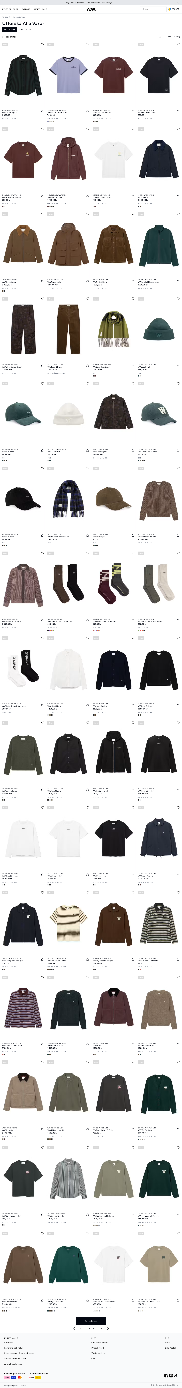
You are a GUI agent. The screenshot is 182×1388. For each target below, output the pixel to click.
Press (167, 1342)
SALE (44, 9)
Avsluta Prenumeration (15, 1358)
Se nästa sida (91, 1321)
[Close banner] (178, 3)
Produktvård (97, 1347)
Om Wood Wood (99, 1342)
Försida (5, 17)
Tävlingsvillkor (98, 1353)
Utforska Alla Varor (18, 17)
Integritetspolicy (11, 1385)
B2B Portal (170, 1347)
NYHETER (6, 9)
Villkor (23, 1385)
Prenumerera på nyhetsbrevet (19, 1353)
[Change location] (170, 9)
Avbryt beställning (13, 1363)
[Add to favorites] (43, 44)
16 (101, 1328)
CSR (93, 1358)
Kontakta (8, 1342)
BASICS (37, 9)
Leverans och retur (13, 1347)
